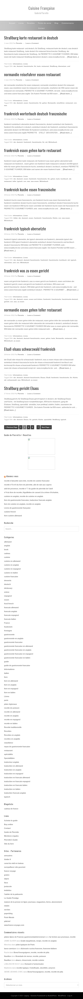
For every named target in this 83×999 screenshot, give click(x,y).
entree (6, 592)
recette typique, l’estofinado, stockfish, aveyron (35, 968)
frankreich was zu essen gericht (26, 270)
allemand (8, 542)
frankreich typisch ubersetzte (25, 228)
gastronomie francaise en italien (17, 658)
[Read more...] (73, 57)
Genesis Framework (38, 996)
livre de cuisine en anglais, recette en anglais (22, 504)
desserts (7, 580)
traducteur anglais (11, 762)
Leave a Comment (32, 43)
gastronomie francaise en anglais (17, 650)
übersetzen (62, 66)
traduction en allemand (13, 766)
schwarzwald (12, 380)
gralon (6, 875)
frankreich (27, 142)
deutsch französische (32, 260)
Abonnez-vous (12, 476)
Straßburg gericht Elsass (21, 388)
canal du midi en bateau (14, 863)
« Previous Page (11, 427)
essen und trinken (35, 299)
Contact (7, 828)
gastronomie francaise (13, 642)
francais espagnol (11, 615)
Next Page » (46, 427)
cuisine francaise (11, 577)
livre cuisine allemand (13, 516)
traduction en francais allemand (17, 777)
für (35, 66)
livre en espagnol (11, 689)
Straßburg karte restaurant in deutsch (31, 37)
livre (6, 677)
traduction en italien (12, 789)
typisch (20, 181)
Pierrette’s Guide (11, 840)
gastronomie (9, 634)
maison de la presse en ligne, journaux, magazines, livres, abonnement (33, 902)
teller (14, 181)
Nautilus (7, 956)
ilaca (6, 883)
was (5, 105)
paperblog (8, 913)
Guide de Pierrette (11, 832)
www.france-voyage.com (14, 925)
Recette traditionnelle (13, 727)
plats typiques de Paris (25, 945)
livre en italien (9, 692)
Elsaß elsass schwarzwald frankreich (29, 349)
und (68, 66)
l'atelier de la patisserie (13, 894)
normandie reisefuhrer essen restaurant (32, 74)
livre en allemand (11, 681)
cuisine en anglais (11, 565)
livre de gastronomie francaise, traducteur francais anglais (28, 500)
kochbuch (64, 179)
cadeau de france (11, 809)
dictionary (8, 588)
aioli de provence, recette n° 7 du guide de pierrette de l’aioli (28, 489)
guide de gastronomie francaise (17, 665)
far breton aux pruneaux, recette (62, 937)
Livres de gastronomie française (17, 508)
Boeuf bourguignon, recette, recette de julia (31, 952)
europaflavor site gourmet (14, 867)
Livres (25, 64)
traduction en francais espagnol (17, 781)
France (7, 623)
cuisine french (10, 512)
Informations (17, 64)
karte (39, 66)
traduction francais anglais (15, 793)
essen (26, 103)
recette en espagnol (12, 720)
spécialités (8, 754)
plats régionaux (10, 704)
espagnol (8, 596)
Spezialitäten (9, 758)
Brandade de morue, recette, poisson (31, 956)
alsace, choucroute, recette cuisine (30, 960)
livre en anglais (10, 685)
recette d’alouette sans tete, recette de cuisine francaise (26, 481)
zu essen (21, 301)
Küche (55, 218)
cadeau (7, 553)
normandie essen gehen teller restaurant (33, 310)
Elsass (43, 377)
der (15, 66)
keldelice (7, 890)
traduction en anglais (12, 770)
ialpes (6, 879)
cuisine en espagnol (12, 569)
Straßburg (53, 66)
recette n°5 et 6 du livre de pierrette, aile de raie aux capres (28, 485)
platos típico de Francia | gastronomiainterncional (24, 937)
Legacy (26, 996)
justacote (8, 886)
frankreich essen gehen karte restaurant (32, 150)
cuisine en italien (11, 573)
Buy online (8, 824)
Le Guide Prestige (11, 898)
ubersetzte (8, 262)
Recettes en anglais (12, 735)
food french (9, 604)
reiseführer (61, 103)
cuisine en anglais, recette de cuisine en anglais (23, 496)
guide (6, 662)
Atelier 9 (7, 859)
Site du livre (9, 844)
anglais (7, 546)
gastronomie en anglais (13, 638)
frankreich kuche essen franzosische (30, 189)
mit (46, 142)
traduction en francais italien (15, 785)
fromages (8, 631)
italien (6, 673)
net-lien (7, 910)
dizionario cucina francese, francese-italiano (39, 948)
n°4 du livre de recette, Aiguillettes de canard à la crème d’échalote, (31, 492)
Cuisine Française (41, 8)
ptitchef (7, 921)
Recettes (7, 731)
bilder (16, 218)
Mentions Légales (11, 836)
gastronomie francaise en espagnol (18, 654)
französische (28, 66)
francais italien (10, 619)
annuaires (8, 856)
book (6, 549)
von (75, 103)
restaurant (45, 66)
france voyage (10, 871)
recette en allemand (12, 712)
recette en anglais (11, 716)
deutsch (20, 66)
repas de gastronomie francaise (17, 747)
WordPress (62, 996)
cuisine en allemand (12, 561)
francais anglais (10, 611)
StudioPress (52, 996)
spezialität (48, 419)
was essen (35, 181)
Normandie (52, 103)
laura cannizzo (10, 948)
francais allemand (11, 607)
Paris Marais (9, 917)
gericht (6, 301)
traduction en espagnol (13, 774)
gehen (44, 103)
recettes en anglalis (12, 739)
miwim (6, 906)
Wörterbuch (52, 142)
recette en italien (11, 723)
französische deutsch (70, 299)
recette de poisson (11, 708)
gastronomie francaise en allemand (18, 646)
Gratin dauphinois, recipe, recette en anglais (39, 941)
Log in (69, 996)
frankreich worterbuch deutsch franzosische (35, 113)
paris (6, 700)
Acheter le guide (11, 820)
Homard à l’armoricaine (34, 964)
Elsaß (48, 377)
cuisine (7, 557)
